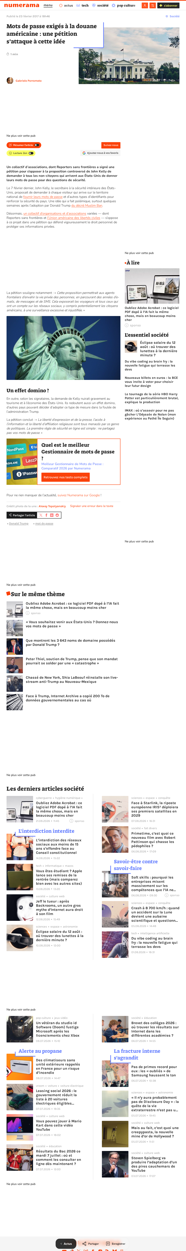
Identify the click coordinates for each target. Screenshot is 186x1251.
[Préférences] (152, 5)
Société (174, 16)
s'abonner (170, 5)
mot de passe (44, 523)
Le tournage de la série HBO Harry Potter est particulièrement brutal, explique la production (152, 398)
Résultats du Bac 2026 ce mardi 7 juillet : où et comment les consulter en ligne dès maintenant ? (58, 1157)
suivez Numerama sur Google (79, 495)
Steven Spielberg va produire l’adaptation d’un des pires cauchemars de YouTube (154, 1164)
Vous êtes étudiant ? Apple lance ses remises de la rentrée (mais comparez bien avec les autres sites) (59, 877)
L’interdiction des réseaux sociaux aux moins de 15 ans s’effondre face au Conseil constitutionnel (58, 846)
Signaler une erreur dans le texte (91, 506)
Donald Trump (19, 523)
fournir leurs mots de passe (42, 197)
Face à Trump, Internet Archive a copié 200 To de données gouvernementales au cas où (68, 698)
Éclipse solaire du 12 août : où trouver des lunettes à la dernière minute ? (158, 349)
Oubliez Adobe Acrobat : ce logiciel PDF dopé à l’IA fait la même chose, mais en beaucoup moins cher (72, 605)
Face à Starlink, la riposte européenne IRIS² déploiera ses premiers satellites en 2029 (154, 809)
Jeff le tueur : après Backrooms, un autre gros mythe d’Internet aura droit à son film (59, 907)
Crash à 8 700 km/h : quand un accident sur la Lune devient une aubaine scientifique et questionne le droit (155, 914)
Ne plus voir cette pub (21, 136)
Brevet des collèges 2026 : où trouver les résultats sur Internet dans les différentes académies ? (155, 1029)
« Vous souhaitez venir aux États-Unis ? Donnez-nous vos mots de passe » (72, 624)
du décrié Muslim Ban (86, 205)
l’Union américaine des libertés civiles (73, 218)
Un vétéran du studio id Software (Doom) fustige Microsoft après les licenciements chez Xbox (57, 1029)
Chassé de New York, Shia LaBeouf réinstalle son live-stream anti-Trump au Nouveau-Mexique (72, 679)
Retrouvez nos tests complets (66, 477)
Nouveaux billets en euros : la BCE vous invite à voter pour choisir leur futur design (151, 382)
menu (48, 5)
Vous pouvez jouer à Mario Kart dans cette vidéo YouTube (58, 1125)
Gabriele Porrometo (29, 80)
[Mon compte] (145, 5)
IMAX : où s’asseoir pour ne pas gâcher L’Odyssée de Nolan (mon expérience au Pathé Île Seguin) (150, 414)
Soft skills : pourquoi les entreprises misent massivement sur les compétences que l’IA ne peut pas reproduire (152, 883)
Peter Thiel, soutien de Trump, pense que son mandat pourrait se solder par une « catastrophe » (72, 661)
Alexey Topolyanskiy (52, 506)
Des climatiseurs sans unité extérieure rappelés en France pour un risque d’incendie (58, 1066)
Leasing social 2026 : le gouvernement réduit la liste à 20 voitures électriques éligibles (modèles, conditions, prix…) (56, 1097)
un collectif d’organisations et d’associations (54, 213)
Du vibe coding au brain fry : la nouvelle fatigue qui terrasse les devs (150, 365)
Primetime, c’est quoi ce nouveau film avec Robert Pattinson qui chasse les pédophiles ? (153, 839)
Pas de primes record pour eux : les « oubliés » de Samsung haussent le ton (154, 1071)
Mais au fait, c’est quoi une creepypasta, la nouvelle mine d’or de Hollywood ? (155, 1132)
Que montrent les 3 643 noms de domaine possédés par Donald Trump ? (70, 642)
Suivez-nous (111, 145)
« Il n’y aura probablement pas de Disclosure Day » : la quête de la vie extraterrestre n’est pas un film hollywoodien (155, 1103)
